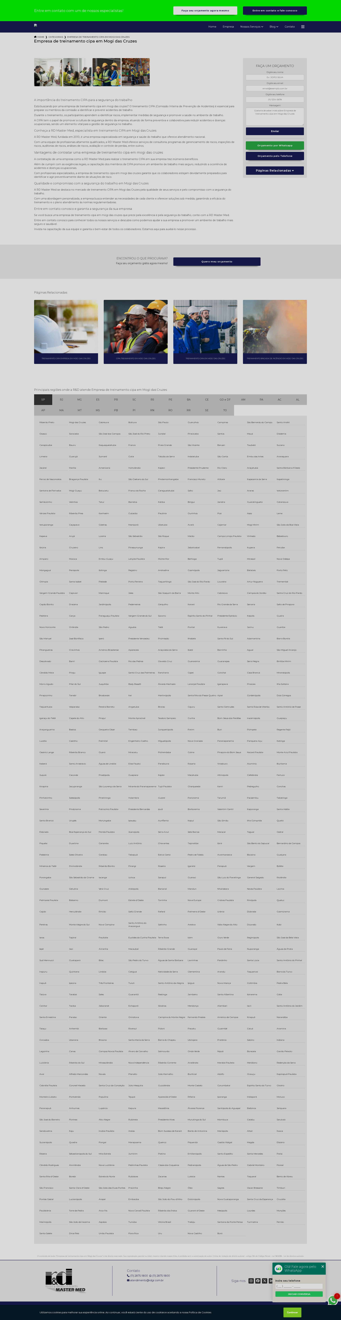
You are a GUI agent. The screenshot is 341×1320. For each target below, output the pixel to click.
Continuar (292, 1312)
